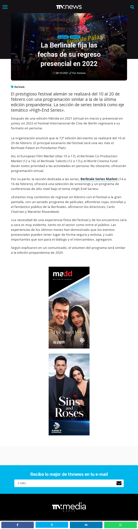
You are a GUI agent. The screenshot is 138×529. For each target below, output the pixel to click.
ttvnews (81, 73)
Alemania (63, 37)
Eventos (75, 37)
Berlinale (19, 87)
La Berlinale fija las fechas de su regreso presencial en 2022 (69, 54)
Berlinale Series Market (99, 179)
